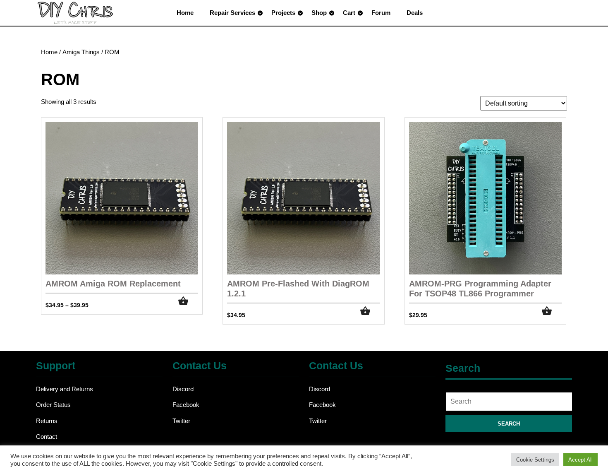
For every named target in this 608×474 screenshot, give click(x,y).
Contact (46, 436)
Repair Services (232, 12)
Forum (380, 12)
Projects (283, 12)
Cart (349, 12)
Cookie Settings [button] (535, 460)
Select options (188, 301)
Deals (415, 12)
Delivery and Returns (64, 388)
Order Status (53, 404)
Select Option (370, 311)
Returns (46, 420)
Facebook (185, 404)
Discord (183, 388)
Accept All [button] (580, 460)
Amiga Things (81, 52)
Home (185, 12)
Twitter (181, 420)
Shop (319, 12)
